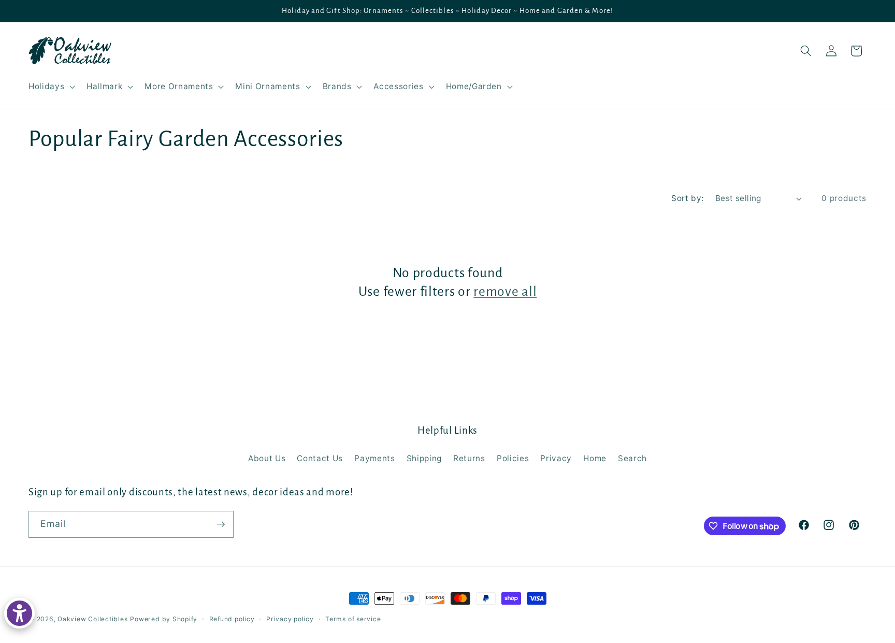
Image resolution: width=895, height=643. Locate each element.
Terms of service (353, 619)
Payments (374, 458)
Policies (513, 458)
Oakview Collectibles (92, 619)
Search (632, 458)
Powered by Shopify (163, 619)
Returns (469, 458)
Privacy (556, 458)
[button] (51, 86)
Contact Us (320, 458)
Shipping (424, 458)
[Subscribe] (220, 524)
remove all (505, 291)
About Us (266, 458)
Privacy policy (290, 619)
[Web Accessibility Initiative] (19, 613)
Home (595, 458)
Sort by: (687, 198)
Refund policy (232, 619)
